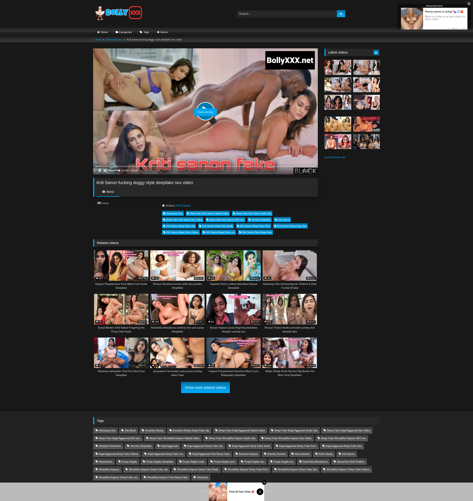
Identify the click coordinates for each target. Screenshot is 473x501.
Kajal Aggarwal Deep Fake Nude (251, 445)
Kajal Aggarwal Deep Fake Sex (344, 445)
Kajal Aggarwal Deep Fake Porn (297, 445)
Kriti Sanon (183, 205)
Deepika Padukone (110, 445)
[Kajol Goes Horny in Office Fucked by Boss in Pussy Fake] (366, 141)
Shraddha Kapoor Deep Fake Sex (297, 469)
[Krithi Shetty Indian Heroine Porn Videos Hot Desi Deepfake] (337, 84)
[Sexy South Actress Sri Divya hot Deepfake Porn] (337, 124)
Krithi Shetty (326, 453)
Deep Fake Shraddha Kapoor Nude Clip (232, 438)
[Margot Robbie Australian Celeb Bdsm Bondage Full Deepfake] (366, 102)
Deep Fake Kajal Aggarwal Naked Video (242, 430)
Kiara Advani (302, 453)
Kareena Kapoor (248, 453)
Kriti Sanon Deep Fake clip (180, 225)
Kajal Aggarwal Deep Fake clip (205, 445)
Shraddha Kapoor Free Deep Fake (167, 477)
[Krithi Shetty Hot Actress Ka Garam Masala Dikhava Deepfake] (366, 84)
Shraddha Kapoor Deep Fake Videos (348, 469)
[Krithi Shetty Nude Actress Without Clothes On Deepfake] (337, 102)
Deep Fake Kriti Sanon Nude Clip (253, 213)
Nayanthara (105, 461)
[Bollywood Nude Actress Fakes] (118, 14)
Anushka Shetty (154, 430)
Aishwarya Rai (107, 430)
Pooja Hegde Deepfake (159, 461)
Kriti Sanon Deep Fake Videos (182, 232)
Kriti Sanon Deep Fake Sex (292, 225)
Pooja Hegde (129, 461)
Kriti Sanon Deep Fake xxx (220, 232)
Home (104, 32)
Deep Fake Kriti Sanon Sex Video (184, 219)
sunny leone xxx (335, 157)
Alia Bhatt (130, 430)
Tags (146, 32)
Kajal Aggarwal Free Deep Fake (210, 453)
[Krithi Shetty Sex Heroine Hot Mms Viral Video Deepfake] (337, 67)
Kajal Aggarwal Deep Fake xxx (165, 453)
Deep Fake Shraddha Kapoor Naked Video (174, 438)
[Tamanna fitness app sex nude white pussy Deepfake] (337, 141)
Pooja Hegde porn (224, 461)
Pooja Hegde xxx (283, 461)
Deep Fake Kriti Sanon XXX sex (227, 219)
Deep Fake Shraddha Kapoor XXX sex (343, 438)
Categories (125, 32)
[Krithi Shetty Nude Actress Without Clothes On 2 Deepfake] (366, 67)
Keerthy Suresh (276, 453)
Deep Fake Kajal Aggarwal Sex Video (348, 430)
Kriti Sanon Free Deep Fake (257, 232)
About (110, 191)
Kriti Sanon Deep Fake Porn (255, 225)
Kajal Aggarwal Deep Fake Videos (118, 453)
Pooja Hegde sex (254, 461)
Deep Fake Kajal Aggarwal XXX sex (119, 438)
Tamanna (202, 477)
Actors (164, 32)
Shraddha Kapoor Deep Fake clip (148, 469)
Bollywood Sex (114, 39)
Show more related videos (205, 387)
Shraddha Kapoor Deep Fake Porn (248, 469)
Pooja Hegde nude (193, 461)
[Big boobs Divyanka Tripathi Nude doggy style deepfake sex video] (366, 124)
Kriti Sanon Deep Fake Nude (217, 225)
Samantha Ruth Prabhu (350, 461)
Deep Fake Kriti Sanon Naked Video (209, 213)
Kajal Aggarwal (169, 445)
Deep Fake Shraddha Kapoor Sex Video (288, 438)
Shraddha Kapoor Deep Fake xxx (118, 477)
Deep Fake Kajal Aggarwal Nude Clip (295, 430)
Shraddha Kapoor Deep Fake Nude (197, 469)
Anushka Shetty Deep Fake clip (191, 430)
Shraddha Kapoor (109, 469)
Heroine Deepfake (260, 219)
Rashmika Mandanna (315, 461)
